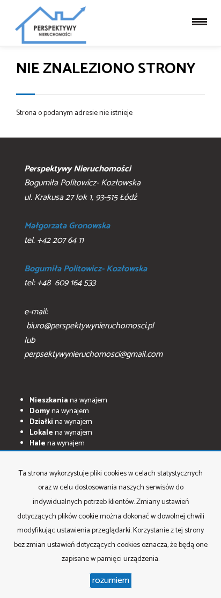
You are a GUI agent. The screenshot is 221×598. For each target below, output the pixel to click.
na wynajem (68, 400)
